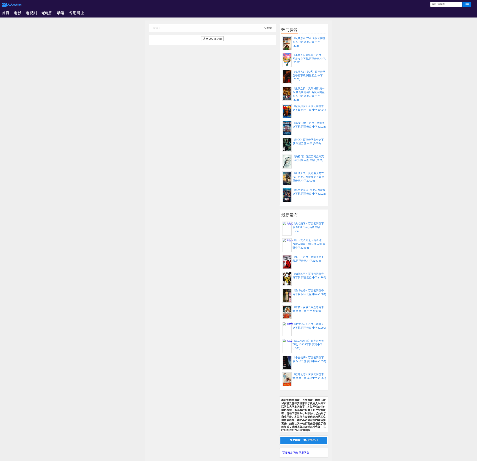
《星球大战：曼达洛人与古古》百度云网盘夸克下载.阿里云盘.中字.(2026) (309, 177)
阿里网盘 (304, 452)
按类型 (268, 27)
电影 (17, 13)
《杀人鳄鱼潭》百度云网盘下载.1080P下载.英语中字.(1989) (308, 344)
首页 (5, 13)
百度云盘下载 (290, 452)
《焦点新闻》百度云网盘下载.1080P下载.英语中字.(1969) (308, 227)
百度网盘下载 (304, 439)
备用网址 (76, 13)
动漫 (60, 13)
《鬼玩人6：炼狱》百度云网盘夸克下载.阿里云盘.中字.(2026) (309, 75)
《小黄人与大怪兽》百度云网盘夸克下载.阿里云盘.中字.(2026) (309, 58)
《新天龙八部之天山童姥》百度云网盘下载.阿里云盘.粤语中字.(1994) (309, 244)
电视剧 (31, 13)
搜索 (467, 4)
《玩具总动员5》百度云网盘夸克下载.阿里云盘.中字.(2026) (309, 42)
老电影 (47, 13)
